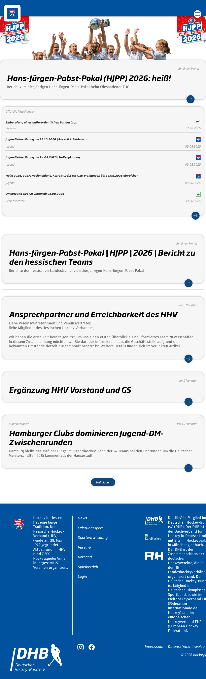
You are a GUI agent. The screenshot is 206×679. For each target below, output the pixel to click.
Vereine (84, 547)
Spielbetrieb (88, 566)
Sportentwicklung (92, 537)
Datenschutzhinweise (186, 646)
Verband (85, 556)
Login (82, 576)
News (82, 517)
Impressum (154, 646)
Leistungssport (90, 527)
